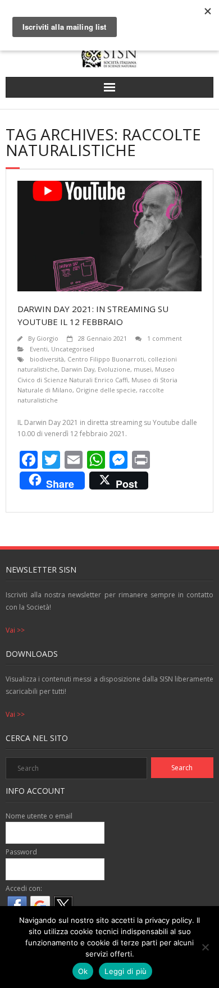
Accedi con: (24, 888)
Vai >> (15, 630)
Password (21, 852)
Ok (83, 971)
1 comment (164, 338)
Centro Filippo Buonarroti (105, 359)
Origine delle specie (106, 390)
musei (143, 369)
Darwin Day (77, 369)
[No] (205, 947)
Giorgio (47, 338)
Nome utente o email (39, 816)
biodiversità (47, 359)
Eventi (39, 349)
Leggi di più (125, 971)
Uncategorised (72, 349)
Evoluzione (114, 369)
